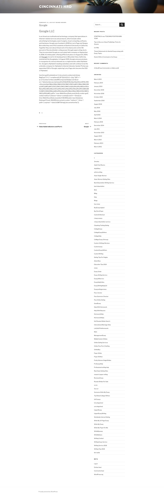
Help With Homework (100, 307)
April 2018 (97, 115)
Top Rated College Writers (102, 395)
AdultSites (97, 168)
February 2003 (98, 143)
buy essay (97, 204)
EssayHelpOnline (99, 282)
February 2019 (98, 83)
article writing (98, 172)
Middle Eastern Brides (100, 339)
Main (95, 332)
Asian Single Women (100, 175)
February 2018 (98, 122)
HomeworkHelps (99, 317)
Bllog (95, 193)
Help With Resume (99, 310)
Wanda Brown (61, 22)
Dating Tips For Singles (101, 257)
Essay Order (97, 271)
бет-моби (97, 452)
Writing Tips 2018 (99, 449)
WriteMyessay (98, 431)
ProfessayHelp (98, 364)
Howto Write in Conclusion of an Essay (105, 57)
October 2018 (98, 97)
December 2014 (99, 125)
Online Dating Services (101, 342)
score (95, 385)
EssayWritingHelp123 (100, 285)
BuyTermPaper (98, 211)
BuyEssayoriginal (99, 207)
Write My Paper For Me (101, 427)
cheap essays (98, 218)
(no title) (96, 47)
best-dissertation (99, 186)
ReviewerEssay (98, 378)
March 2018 (98, 118)
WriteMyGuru (98, 435)
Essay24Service (99, 278)
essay (96, 268)
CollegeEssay (98, 229)
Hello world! (115, 68)
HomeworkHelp (99, 314)
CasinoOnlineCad (99, 215)
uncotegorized (98, 406)
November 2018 (99, 93)
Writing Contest (99, 438)
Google (44, 57)
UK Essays (97, 399)
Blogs (95, 200)
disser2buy (97, 261)
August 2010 (98, 136)
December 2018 (99, 90)
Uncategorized (98, 403)
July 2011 (97, 129)
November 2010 (99, 132)
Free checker (98, 293)
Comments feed (99, 471)
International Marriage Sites (102, 325)
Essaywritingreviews (100, 289)
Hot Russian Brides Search (102, 321)
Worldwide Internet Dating (102, 417)
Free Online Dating (99, 300)
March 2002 (98, 146)
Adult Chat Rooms (99, 165)
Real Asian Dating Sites (101, 371)
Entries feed (97, 467)
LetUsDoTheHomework (101, 328)
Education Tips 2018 (100, 264)
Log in (96, 463)
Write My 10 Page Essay (101, 420)
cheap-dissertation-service (102, 222)
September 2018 (99, 100)
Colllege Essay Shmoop (101, 239)
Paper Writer (98, 353)
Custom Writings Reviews (102, 243)
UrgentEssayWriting (100, 413)
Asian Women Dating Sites (102, 179)
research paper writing (101, 374)
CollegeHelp (97, 236)
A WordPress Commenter (102, 68)
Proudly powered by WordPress (48, 491)
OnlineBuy (97, 349)
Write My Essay (98, 424)
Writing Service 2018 (100, 445)
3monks (96, 161)
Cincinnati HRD (55, 7)
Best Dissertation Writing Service (104, 183)
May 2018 (97, 111)
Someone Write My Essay (102, 392)
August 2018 (98, 104)
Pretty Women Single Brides (102, 360)
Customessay (98, 246)
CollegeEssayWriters (100, 232)
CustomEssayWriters (100, 250)
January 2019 (98, 86)
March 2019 (98, 79)
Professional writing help (101, 367)
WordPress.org (98, 474)
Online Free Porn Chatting (102, 346)
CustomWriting (98, 254)
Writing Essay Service (100, 442)
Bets (95, 190)
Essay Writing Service (100, 275)
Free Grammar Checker (101, 296)
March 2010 (98, 139)
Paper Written (98, 356)
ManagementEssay (100, 335)
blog (95, 197)
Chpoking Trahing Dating (101, 225)
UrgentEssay (98, 410)
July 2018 (97, 107)
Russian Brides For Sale (101, 381)
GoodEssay (97, 303)
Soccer (96, 388)
